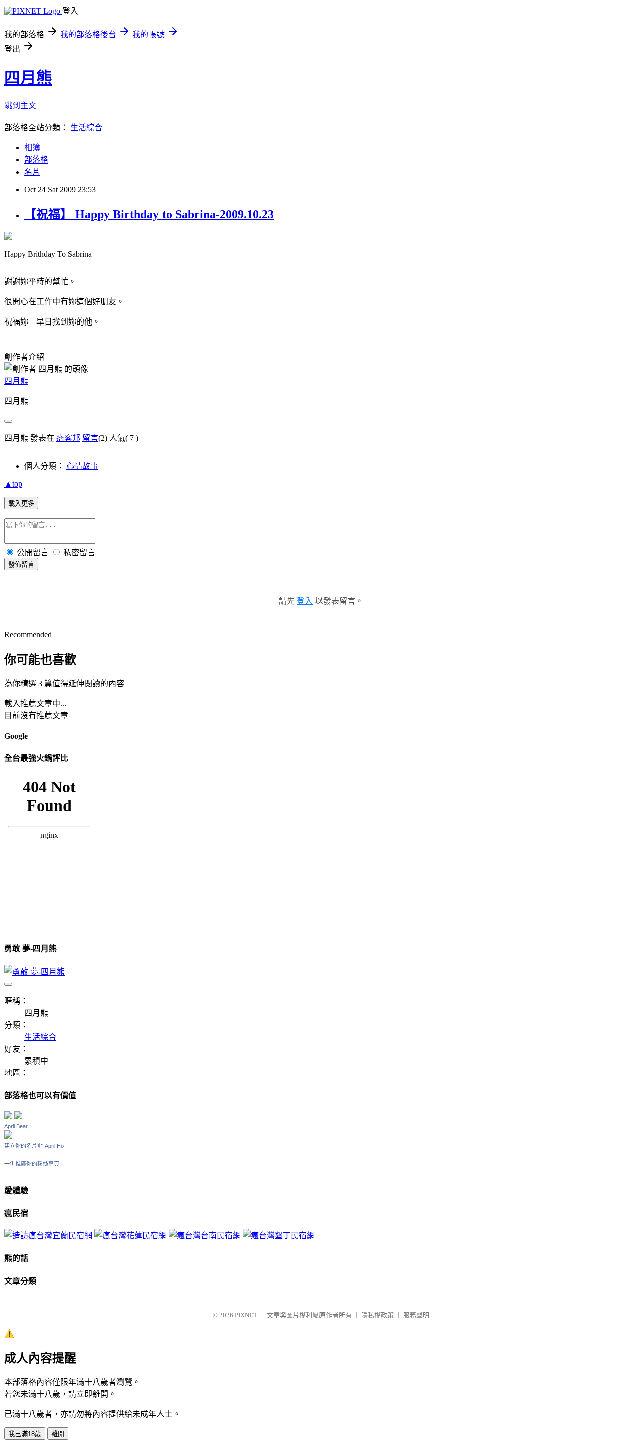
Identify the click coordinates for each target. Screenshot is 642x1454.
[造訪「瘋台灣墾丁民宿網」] (279, 1235)
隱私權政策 (377, 1315)
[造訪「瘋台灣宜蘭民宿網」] (48, 1235)
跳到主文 (20, 105)
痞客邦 (68, 438)
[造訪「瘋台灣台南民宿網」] (205, 1235)
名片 (32, 172)
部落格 (36, 159)
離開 (57, 1434)
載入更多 (21, 503)
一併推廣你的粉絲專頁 (31, 1164)
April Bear (16, 1126)
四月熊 (28, 78)
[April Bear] (8, 1136)
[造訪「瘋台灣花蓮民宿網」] (130, 1235)
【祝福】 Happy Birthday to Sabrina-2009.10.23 (149, 214)
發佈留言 (21, 564)
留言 (90, 438)
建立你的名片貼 (23, 1146)
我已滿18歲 (24, 1434)
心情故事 (82, 466)
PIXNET (246, 1315)
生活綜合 (86, 127)
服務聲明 (416, 1315)
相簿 (32, 147)
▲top (13, 483)
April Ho (54, 1146)
